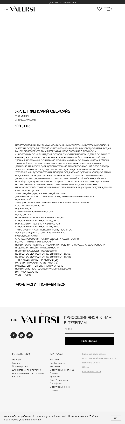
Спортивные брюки (60, 387)
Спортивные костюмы (62, 370)
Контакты (17, 376)
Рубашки (55, 376)
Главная (16, 359)
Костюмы (55, 366)
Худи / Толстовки (59, 380)
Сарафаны (56, 383)
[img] (99, 9)
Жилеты (54, 359)
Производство (20, 366)
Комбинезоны (57, 363)
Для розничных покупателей (28, 373)
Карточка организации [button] (94, 354)
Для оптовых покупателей (26, 370)
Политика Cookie (91, 362)
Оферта (86, 367)
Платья (54, 373)
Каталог (16, 363)
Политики (35, 419)
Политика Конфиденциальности (99, 358)
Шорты (54, 390)
